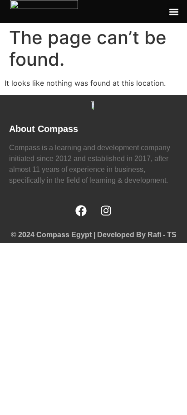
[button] (174, 11)
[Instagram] (106, 211)
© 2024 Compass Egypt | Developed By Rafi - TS (94, 235)
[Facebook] (81, 211)
